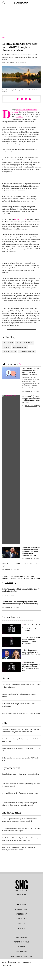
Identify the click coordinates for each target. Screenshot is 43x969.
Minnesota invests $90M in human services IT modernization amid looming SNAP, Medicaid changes (31, 551)
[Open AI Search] (6, 2)
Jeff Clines (19, 117)
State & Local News (24, 343)
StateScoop (21, 919)
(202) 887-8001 (21, 951)
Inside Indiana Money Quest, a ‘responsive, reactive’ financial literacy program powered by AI (21, 577)
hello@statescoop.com (21, 956)
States (6, 347)
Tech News (8, 343)
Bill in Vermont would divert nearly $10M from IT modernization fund (21, 590)
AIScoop (21, 928)
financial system (27, 351)
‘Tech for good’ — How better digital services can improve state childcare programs (30, 371)
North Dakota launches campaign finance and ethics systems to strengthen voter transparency (20, 603)
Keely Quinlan (9, 63)
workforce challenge (20, 219)
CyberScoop (21, 914)
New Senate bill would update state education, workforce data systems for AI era (31, 399)
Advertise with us (21, 942)
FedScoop (21, 904)
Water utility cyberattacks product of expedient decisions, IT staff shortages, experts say (31, 667)
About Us (21, 895)
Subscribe (6, 966)
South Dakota (10, 351)
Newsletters (21, 937)
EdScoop (21, 923)
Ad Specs (21, 947)
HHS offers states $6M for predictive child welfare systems (20, 565)
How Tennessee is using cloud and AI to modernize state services (31, 652)
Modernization (19, 347)
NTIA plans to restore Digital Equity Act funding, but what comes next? (31, 640)
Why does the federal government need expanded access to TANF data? (31, 628)
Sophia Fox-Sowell (32, 392)
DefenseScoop (21, 909)
